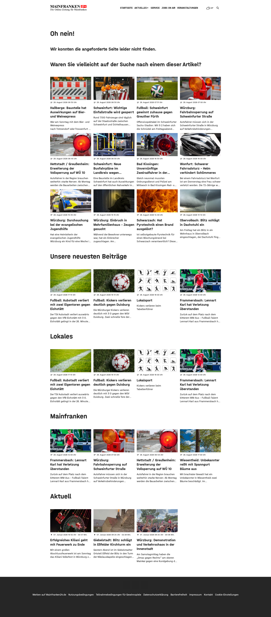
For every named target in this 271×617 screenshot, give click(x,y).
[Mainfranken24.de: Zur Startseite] (68, 8)
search (218, 8)
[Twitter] (135, 585)
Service (155, 7)
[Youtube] (144, 585)
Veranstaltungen (187, 7)
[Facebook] (126, 585)
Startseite (126, 7)
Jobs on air (168, 7)
